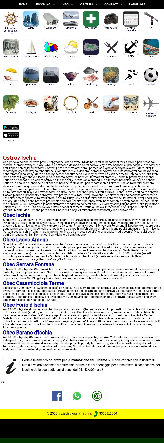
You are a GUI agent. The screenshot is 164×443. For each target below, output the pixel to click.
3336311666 (107, 413)
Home (23, 4)
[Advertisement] (80, 428)
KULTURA (86, 4)
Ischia (87, 413)
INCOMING (43, 4)
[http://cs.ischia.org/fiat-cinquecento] (97, 395)
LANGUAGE (137, 4)
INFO (65, 4)
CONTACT (111, 4)
